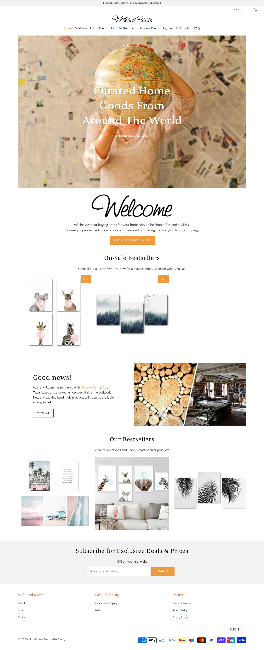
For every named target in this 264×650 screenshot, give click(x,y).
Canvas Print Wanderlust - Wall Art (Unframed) (54, 493)
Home (68, 28)
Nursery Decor (149, 28)
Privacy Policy (180, 617)
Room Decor (99, 28)
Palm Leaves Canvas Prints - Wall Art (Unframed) (209, 493)
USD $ (235, 9)
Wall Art (81, 28)
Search (22, 603)
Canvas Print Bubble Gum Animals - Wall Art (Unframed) (54, 312)
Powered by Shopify (55, 639)
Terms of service (182, 603)
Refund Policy (180, 610)
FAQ (197, 28)
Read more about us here (132, 240)
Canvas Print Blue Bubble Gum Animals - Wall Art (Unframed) (132, 493)
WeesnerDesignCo (93, 387)
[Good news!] (190, 394)
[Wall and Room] (132, 19)
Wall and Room (34, 639)
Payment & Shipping (177, 28)
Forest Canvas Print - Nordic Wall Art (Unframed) (132, 312)
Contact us (23, 617)
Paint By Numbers (123, 28)
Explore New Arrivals (132, 136)
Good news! (52, 377)
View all (43, 413)
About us (22, 610)
